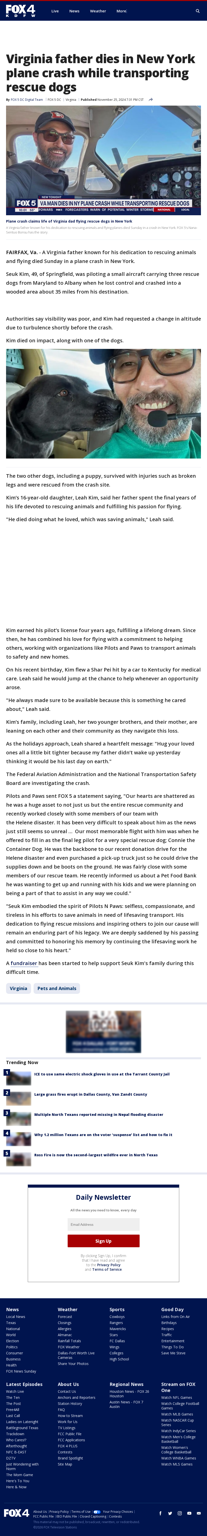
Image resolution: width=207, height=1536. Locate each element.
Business (13, 1359)
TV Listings (66, 1427)
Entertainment (173, 1340)
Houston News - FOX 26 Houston (129, 1393)
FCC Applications (71, 1439)
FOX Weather (69, 1347)
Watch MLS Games (177, 1464)
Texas (11, 1322)
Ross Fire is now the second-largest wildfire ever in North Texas (96, 1155)
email (199, 1513)
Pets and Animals (56, 988)
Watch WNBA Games (178, 1458)
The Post (13, 1403)
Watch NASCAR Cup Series (177, 1422)
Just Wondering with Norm (22, 1466)
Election (12, 1340)
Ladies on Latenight (22, 1421)
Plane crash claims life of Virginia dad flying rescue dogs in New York (69, 221)
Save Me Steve (173, 1353)
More (121, 10)
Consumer (14, 1353)
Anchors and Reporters (76, 1397)
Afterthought (16, 1446)
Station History (70, 1403)
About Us (68, 1384)
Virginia (71, 100)
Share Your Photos (73, 1363)
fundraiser (24, 963)
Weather (67, 1309)
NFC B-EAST (16, 1452)
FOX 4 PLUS (67, 1446)
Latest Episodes (24, 1384)
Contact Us (67, 1391)
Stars (114, 1334)
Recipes (167, 1328)
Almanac (65, 1334)
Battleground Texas (22, 1427)
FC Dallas (117, 1340)
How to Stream (70, 1415)
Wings (114, 1347)
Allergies (64, 1328)
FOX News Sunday (21, 1371)
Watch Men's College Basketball (178, 1439)
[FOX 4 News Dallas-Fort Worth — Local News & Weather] (22, 11)
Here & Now (16, 1486)
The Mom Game (19, 1474)
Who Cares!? (16, 1439)
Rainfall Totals (69, 1340)
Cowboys (117, 1316)
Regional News (126, 1384)
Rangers (116, 1322)
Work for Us (67, 1421)
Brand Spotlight (70, 1458)
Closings (64, 1322)
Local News (15, 1316)
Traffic (166, 1334)
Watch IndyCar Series (178, 1430)
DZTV (10, 1458)
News (12, 1309)
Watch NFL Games (176, 1397)
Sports (117, 1309)
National (13, 1328)
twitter (170, 1513)
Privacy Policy (109, 1264)
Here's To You (17, 1480)
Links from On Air (175, 1316)
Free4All (12, 1409)
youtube (189, 1513)
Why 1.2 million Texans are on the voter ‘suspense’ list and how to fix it (103, 1134)
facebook (161, 1513)
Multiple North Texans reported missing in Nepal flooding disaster (98, 1114)
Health (11, 1365)
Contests (65, 1452)
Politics (12, 1347)
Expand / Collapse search (198, 11)
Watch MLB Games (177, 1414)
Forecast (65, 1316)
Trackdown (15, 1433)
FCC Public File (70, 1433)
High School (119, 1359)
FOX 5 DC (54, 100)
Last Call (13, 1415)
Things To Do (172, 1347)
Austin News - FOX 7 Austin (126, 1404)
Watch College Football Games (180, 1405)
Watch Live (15, 1391)
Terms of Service (107, 1269)
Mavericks (118, 1328)
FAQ (61, 1409)
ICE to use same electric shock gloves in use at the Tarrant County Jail (102, 1074)
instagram (180, 1513)
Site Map (65, 1464)
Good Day (172, 1309)
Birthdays (169, 1322)
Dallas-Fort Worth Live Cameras (76, 1355)
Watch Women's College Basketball (176, 1449)
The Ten (13, 1397)
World (11, 1334)
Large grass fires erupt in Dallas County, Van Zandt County (90, 1094)
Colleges (116, 1353)
